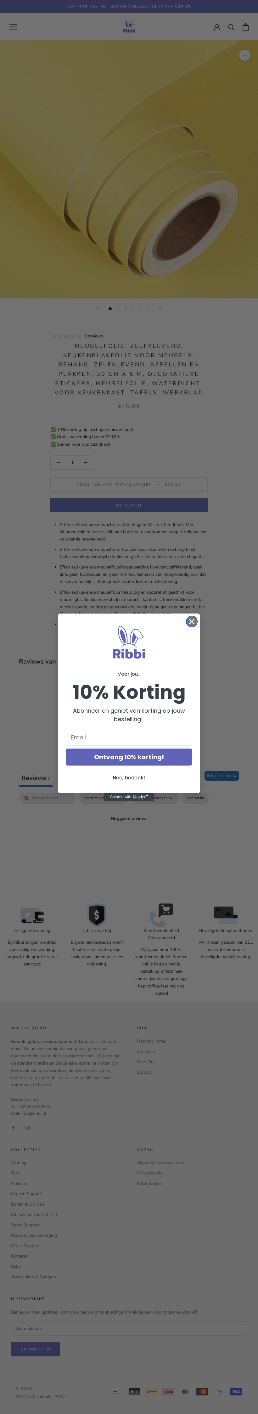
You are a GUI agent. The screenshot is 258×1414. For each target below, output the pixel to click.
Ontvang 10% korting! (129, 757)
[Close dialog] (191, 621)
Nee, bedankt (129, 777)
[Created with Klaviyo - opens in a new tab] (129, 797)
